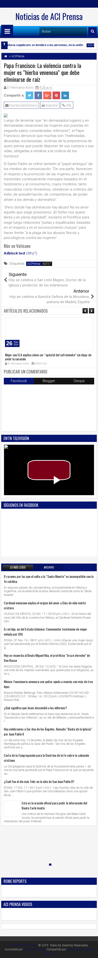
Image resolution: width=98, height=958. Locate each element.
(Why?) (31, 253)
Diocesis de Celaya (34, 949)
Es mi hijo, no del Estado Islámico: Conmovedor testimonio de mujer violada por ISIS (45, 632)
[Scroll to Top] (91, 951)
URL (68, 105)
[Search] (92, 31)
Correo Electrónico (23, 105)
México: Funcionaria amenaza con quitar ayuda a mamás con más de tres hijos (48, 684)
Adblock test (14, 253)
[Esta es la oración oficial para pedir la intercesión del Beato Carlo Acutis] (12, 808)
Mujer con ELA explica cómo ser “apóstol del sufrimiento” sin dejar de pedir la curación (48, 356)
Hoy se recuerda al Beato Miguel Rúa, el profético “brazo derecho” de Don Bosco (47, 658)
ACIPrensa (33, 263)
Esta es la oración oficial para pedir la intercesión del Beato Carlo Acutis (54, 805)
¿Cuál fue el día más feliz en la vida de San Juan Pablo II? (39, 781)
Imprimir (51, 105)
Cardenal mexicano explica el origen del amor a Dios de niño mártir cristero (45, 605)
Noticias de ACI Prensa (49, 16)
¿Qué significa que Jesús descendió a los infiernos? (35, 707)
